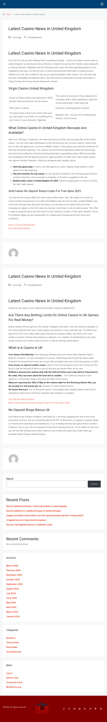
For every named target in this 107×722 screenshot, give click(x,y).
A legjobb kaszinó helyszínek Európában (26, 520)
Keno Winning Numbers (19, 228)
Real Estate (11, 647)
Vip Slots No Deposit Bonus (21, 399)
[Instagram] (74, 709)
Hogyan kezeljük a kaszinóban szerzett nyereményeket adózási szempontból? (45, 515)
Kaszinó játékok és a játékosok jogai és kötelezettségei (33, 511)
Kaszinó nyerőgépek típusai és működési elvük (29, 524)
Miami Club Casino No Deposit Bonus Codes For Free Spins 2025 (38, 403)
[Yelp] (101, 709)
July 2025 (11, 593)
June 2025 (11, 598)
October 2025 (13, 579)
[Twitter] (69, 709)
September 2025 (14, 584)
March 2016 (12, 612)
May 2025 (11, 602)
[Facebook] (64, 709)
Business (10, 638)
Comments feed (14, 682)
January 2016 (13, 616)
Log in (9, 673)
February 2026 (13, 570)
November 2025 (14, 575)
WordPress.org (13, 687)
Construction (12, 642)
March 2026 (12, 565)
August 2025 (12, 589)
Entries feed (12, 678)
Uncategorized (13, 651)
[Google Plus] (85, 709)
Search (9, 479)
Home (8, 14)
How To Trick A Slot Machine (21, 225)
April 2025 (11, 607)
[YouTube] (90, 709)
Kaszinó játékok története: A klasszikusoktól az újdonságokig (36, 506)
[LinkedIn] (80, 709)
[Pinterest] (96, 709)
